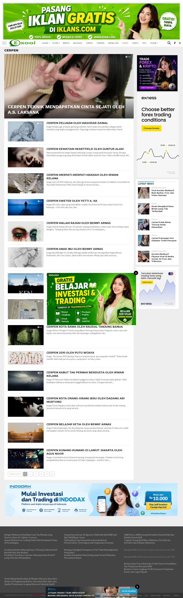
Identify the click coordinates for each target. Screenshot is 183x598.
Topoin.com (36, 595)
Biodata (77, 43)
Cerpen (100, 43)
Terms (176, 596)
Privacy (166, 596)
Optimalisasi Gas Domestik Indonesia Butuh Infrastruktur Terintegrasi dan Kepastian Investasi (89, 541)
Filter (55, 43)
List (146, 596)
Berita (66, 43)
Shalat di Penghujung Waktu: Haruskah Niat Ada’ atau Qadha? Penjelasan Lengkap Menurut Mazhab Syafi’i (30, 582)
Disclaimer (155, 596)
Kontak (138, 596)
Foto (125, 43)
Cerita (89, 43)
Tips (144, 43)
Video (135, 43)
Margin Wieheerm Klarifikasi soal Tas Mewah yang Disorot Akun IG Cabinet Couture (28, 536)
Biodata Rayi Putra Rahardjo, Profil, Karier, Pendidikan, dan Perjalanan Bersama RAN (150, 565)
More (153, 43)
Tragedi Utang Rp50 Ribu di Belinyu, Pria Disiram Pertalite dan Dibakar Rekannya (147, 541)
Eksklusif (113, 43)
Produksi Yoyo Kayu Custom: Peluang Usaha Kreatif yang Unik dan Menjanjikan (29, 556)
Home (45, 43)
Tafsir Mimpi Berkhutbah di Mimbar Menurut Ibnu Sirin (30, 579)
